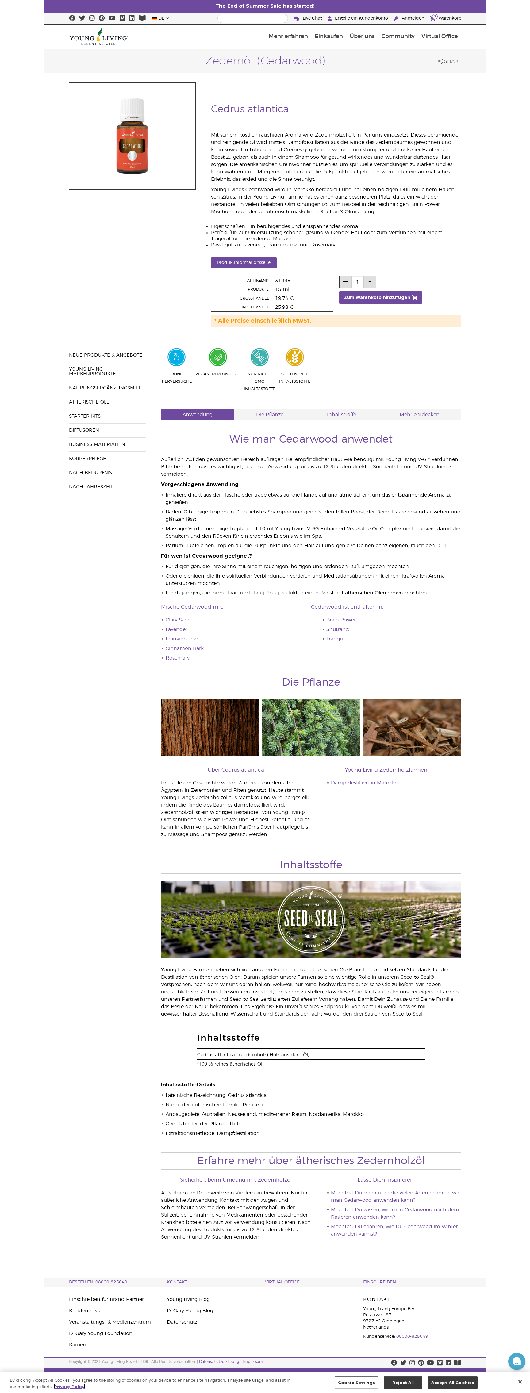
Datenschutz (182, 1322)
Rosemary (178, 658)
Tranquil (336, 639)
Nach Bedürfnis (90, 472)
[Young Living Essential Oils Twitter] (82, 18)
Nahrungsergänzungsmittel (107, 388)
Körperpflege (87, 458)
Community (398, 36)
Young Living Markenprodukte (92, 371)
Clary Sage (178, 619)
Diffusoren (84, 430)
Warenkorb (447, 17)
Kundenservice (86, 1310)
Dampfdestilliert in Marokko (364, 782)
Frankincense (182, 639)
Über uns (362, 36)
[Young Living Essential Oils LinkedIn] (132, 18)
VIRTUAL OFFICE (282, 1282)
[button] (516, 1361)
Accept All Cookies (452, 1382)
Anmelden (413, 18)
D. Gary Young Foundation (100, 1333)
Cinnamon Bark (185, 648)
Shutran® (337, 629)
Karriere (78, 1344)
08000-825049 (412, 1336)
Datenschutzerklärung (219, 1362)
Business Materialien (97, 444)
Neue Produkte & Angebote (105, 355)
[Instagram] (92, 18)
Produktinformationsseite (244, 263)
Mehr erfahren (288, 36)
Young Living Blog (188, 1299)
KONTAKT (177, 1282)
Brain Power (341, 619)
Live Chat (312, 18)
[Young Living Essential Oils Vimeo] (122, 18)
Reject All (403, 1382)
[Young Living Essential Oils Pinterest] (102, 18)
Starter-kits (85, 416)
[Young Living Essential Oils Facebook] (72, 18)
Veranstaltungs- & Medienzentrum (110, 1322)
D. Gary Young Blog (190, 1310)
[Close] (520, 1381)
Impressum (253, 1362)
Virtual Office (439, 36)
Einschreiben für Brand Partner (106, 1299)
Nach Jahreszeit (91, 487)
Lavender (176, 629)
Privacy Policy (69, 1386)
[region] (265, 1382)
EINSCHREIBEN (379, 1282)
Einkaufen (329, 36)
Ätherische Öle (89, 402)
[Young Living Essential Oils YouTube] (112, 18)
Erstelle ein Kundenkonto (361, 18)
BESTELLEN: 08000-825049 (98, 1282)
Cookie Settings (356, 1382)
